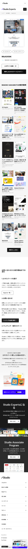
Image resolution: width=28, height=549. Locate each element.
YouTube (3, 540)
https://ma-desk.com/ (7, 242)
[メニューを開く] (25, 3)
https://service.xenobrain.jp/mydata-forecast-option (8, 166)
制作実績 (8, 13)
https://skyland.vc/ (18, 189)
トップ (3, 13)
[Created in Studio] (5, 546)
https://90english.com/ (7, 108)
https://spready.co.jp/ (19, 137)
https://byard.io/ (18, 163)
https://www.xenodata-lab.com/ (20, 217)
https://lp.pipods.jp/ (6, 138)
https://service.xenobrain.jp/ (8, 219)
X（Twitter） (4, 537)
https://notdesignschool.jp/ (20, 112)
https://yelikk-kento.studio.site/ (18, 244)
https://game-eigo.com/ (7, 192)
